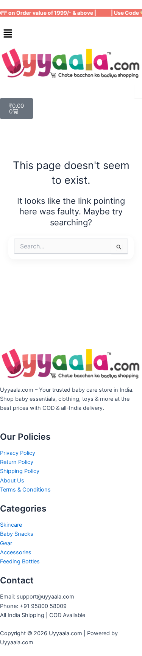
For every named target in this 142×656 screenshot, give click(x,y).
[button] (71, 34)
